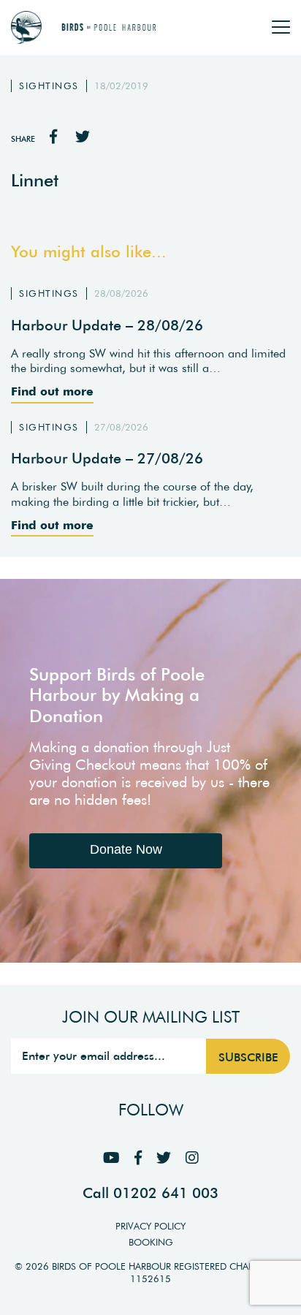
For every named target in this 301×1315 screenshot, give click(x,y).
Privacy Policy (150, 1226)
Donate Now (126, 849)
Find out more (52, 391)
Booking (151, 1242)
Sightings (49, 86)
